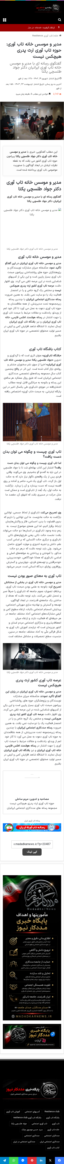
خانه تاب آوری (53, 1129)
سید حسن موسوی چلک (32, 1129)
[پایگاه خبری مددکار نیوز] (48, 8)
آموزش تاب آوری (13, 1111)
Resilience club (52, 1111)
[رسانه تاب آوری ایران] (32, 827)
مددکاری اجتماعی (31, 1135)
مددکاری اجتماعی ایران (49, 1141)
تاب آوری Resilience (42, 36)
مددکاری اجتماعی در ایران (24, 1141)
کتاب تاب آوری (53, 1147)
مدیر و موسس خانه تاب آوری (44, 582)
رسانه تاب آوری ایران (32, 820)
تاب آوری (55, 1123)
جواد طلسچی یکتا (19, 1123)
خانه (56, 36)
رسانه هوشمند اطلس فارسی (27, 317)
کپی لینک (32, 852)
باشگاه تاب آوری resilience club (27, 1117)
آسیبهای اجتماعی (32, 1111)
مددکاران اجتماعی (51, 1135)
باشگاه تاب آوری (52, 1117)
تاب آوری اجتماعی (39, 1123)
